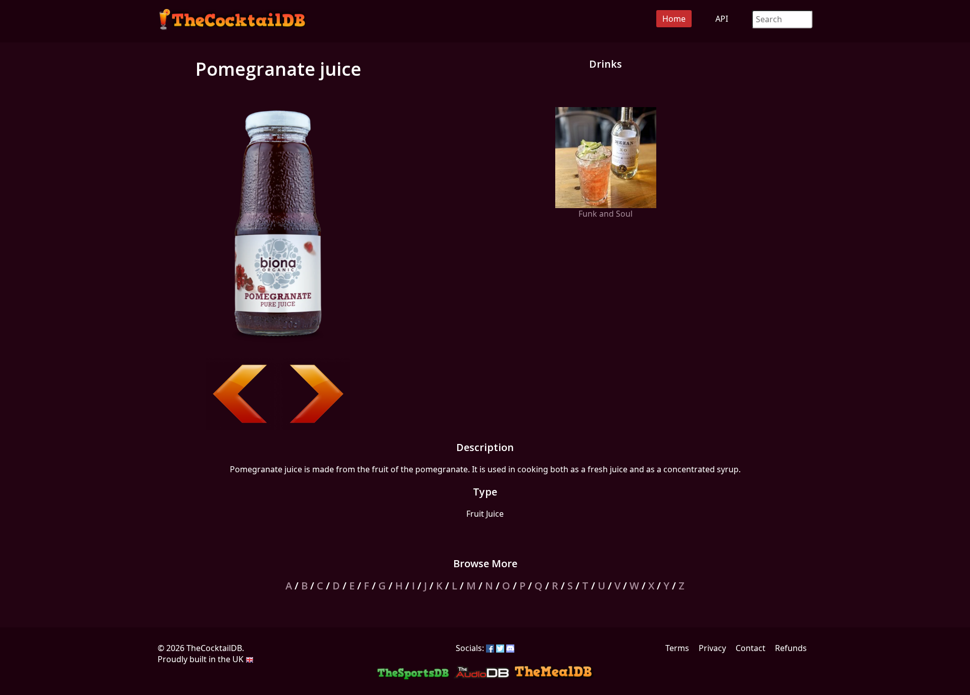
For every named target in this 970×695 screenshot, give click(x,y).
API (721, 18)
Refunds (791, 648)
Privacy (712, 648)
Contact (750, 648)
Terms (677, 648)
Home (674, 18)
